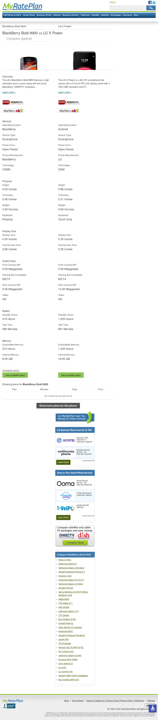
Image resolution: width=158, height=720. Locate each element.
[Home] (21, 701)
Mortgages (116, 15)
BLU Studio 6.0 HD (67, 619)
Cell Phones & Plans (12, 15)
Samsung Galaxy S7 (67, 564)
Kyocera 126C (65, 576)
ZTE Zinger (63, 615)
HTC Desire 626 (66, 651)
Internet (56, 15)
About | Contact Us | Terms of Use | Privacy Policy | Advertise (115, 700)
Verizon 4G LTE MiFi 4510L (71, 647)
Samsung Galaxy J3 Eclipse (71, 568)
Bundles (95, 15)
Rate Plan (22, 5)
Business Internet (70, 15)
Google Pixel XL (65, 623)
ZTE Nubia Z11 (65, 603)
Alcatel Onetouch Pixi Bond (71, 635)
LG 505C (62, 667)
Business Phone (44, 15)
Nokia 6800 (63, 599)
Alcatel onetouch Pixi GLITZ (71, 572)
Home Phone (29, 15)
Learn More (63, 462)
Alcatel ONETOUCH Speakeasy (73, 675)
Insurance (127, 15)
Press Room (77, 700)
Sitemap (151, 700)
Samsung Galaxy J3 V (68, 611)
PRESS (113, 2)
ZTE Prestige (64, 643)
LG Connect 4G (65, 671)
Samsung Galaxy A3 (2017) (71, 580)
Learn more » (9, 92)
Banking (105, 15)
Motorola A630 (65, 631)
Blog (136, 15)
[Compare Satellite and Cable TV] (75, 536)
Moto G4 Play (64, 560)
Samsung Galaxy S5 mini (69, 655)
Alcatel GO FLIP (65, 588)
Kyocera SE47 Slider (68, 659)
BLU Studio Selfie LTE (68, 679)
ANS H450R (63, 607)
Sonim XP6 (63, 639)
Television (85, 15)
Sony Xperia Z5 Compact (70, 627)
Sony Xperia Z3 (65, 663)
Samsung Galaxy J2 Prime (70, 584)
